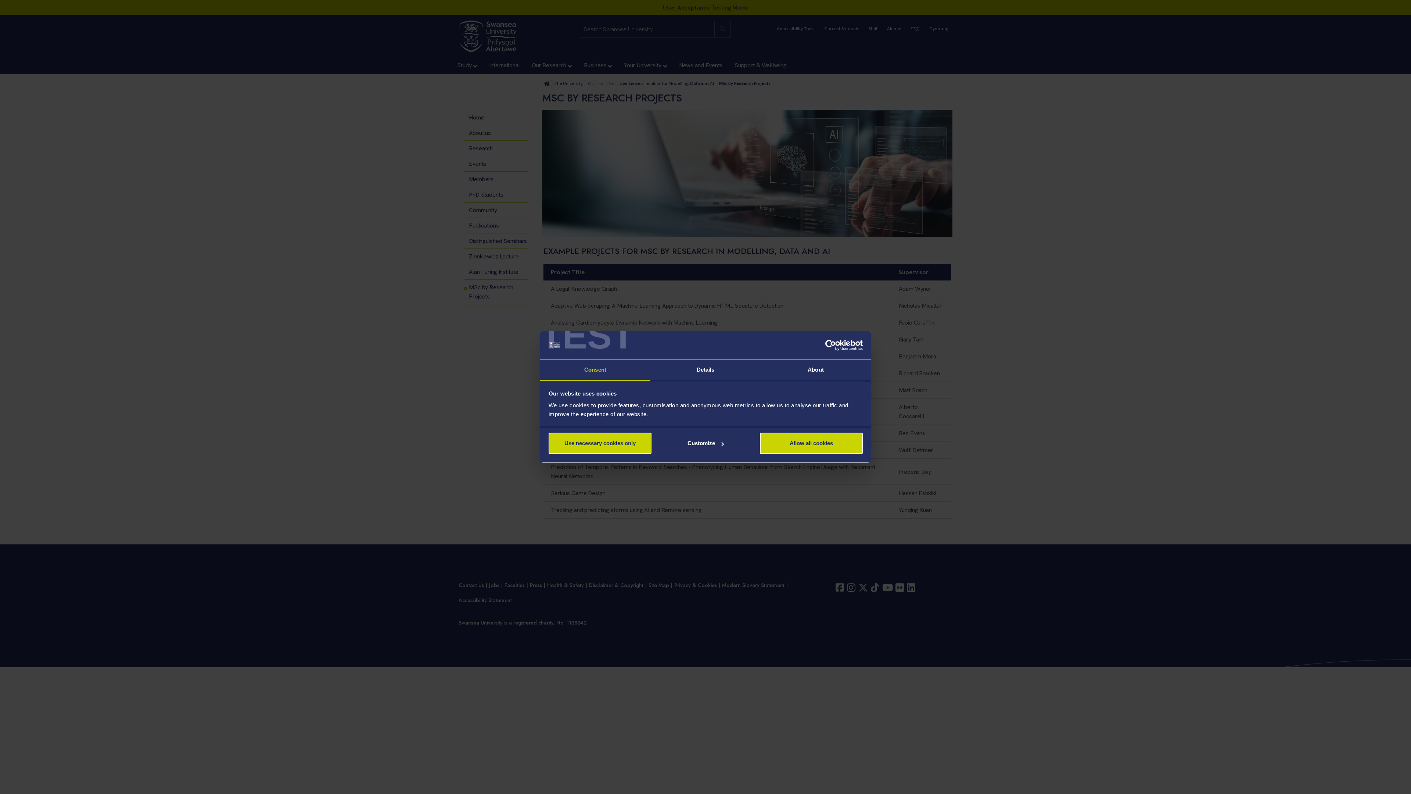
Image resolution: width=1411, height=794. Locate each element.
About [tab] (816, 369)
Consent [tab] (595, 369)
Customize (701, 443)
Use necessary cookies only (600, 443)
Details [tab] (706, 369)
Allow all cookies (811, 443)
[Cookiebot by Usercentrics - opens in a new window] (830, 345)
